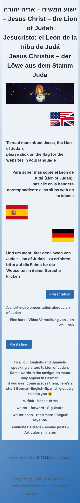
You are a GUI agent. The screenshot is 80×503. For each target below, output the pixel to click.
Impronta (50, 493)
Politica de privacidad (53, 479)
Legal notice (59, 486)
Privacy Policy (21, 479)
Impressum (31, 493)
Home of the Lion (23, 458)
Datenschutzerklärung (28, 486)
